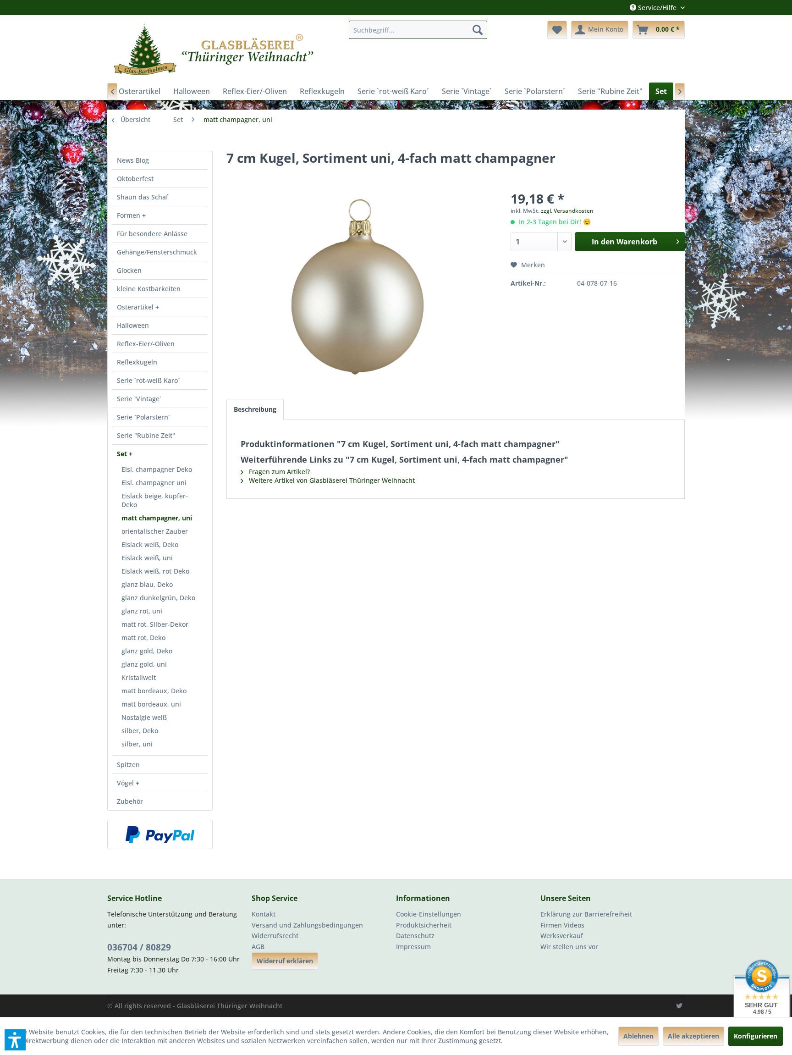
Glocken (129, 270)
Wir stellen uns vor (569, 946)
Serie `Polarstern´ (143, 417)
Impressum (413, 946)
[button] (15, 1039)
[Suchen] (477, 30)
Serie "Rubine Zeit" (146, 435)
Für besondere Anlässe (152, 233)
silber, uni (137, 744)
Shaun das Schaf (142, 197)
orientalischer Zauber (154, 531)
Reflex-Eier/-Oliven (146, 343)
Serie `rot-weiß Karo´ (148, 380)
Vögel (126, 783)
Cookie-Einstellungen (428, 914)
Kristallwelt (138, 677)
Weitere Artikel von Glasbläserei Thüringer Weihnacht (331, 480)
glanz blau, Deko (147, 584)
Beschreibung (255, 409)
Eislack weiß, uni (147, 557)
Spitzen (128, 764)
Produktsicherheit (423, 925)
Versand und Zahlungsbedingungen (307, 925)
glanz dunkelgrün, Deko (158, 597)
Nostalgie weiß (144, 717)
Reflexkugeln (137, 362)
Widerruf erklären (285, 960)
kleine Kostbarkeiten (149, 288)
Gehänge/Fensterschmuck (157, 252)
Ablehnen (638, 1036)
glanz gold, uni (144, 664)
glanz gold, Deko (146, 650)
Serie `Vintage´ (139, 398)
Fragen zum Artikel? (278, 471)
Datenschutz (415, 935)
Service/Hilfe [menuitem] (657, 7)
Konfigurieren (755, 1036)
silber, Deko (139, 730)
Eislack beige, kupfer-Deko (154, 500)
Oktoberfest (135, 178)
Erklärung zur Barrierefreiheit (586, 914)
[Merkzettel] (557, 30)
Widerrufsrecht (275, 935)
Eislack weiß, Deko (149, 544)
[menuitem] (418, 30)
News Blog (133, 160)
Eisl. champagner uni (154, 482)
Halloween (133, 325)
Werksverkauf (561, 935)
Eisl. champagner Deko (156, 469)
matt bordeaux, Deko (154, 690)
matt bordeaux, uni (151, 704)
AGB (258, 946)
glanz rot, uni (141, 611)
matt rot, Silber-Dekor (154, 624)
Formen (129, 215)
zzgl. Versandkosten (567, 211)
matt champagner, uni (156, 518)
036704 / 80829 (139, 947)
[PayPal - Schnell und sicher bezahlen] (160, 834)
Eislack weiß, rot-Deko (155, 571)
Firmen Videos (562, 925)
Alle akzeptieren (693, 1036)
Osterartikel (136, 307)
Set (123, 453)
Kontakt (263, 914)
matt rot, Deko (143, 637)
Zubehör (130, 801)
